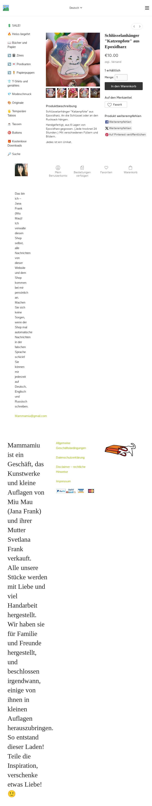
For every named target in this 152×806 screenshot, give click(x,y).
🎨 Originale (16, 102)
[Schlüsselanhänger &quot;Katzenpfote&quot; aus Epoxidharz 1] (61, 93)
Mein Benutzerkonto (58, 174)
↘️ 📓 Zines (16, 55)
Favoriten (106, 172)
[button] (116, 104)
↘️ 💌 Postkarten (19, 64)
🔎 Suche (14, 154)
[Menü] (147, 8)
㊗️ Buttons (15, 132)
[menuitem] (134, 26)
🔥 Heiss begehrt (19, 34)
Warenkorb (130, 172)
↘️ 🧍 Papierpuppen (21, 72)
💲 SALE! (14, 25)
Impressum (63, 481)
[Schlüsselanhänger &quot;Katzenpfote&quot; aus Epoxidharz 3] (84, 93)
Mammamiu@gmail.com (31, 416)
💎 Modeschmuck (19, 94)
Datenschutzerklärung (70, 457)
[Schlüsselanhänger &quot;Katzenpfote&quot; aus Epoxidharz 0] (50, 93)
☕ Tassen (14, 124)
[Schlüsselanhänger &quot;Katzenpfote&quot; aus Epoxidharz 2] (73, 93)
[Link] (6, 8)
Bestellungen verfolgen (82, 174)
